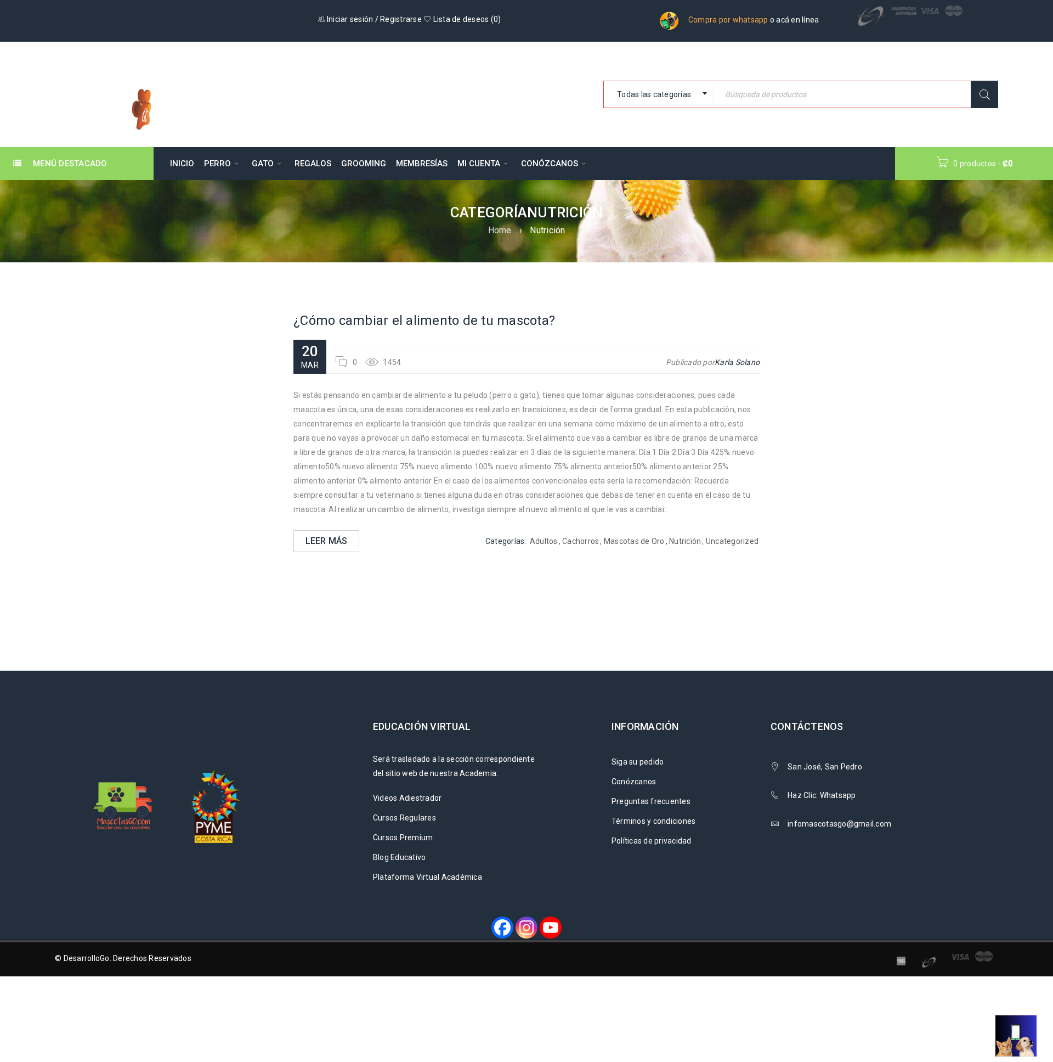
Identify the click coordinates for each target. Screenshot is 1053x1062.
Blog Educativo (399, 857)
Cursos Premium (403, 837)
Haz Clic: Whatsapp (823, 795)
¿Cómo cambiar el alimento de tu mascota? (424, 320)
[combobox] (658, 94)
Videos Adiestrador (407, 798)
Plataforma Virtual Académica (427, 877)
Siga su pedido (638, 761)
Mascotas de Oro (634, 541)
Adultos (544, 541)
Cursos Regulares (404, 817)
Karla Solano (737, 362)
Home (500, 230)
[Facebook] (502, 928)
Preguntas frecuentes (651, 801)
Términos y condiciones (654, 821)
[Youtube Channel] (551, 928)
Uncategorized (732, 541)
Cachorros (580, 541)
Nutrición (685, 541)
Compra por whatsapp (728, 19)
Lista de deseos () (466, 19)
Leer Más (326, 541)
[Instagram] (526, 928)
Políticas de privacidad (652, 840)
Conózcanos (634, 781)
